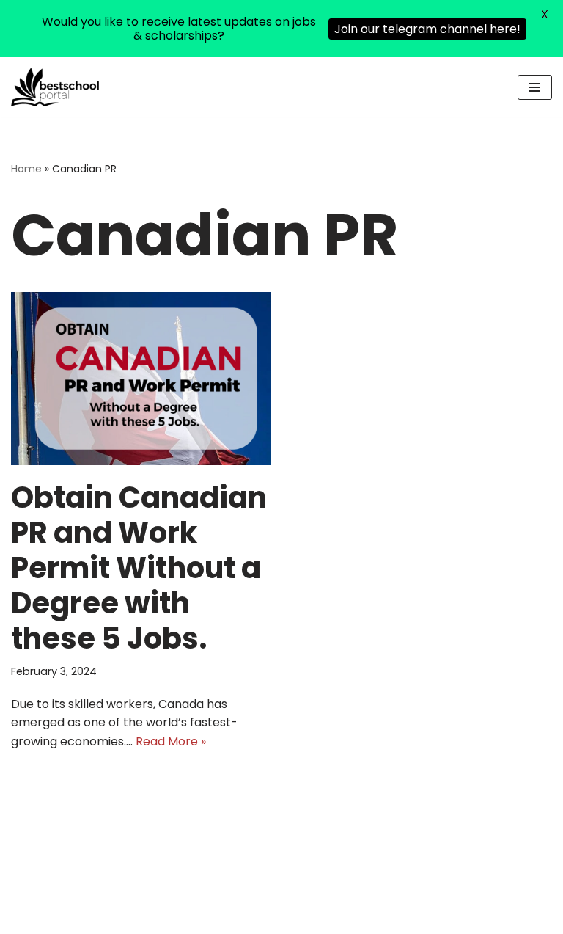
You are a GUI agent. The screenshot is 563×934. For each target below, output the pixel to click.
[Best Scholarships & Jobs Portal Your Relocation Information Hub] (55, 87)
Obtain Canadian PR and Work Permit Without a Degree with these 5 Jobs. (139, 568)
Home (26, 168)
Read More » (171, 741)
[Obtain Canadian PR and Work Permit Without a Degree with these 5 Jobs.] (141, 378)
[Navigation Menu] (535, 87)
